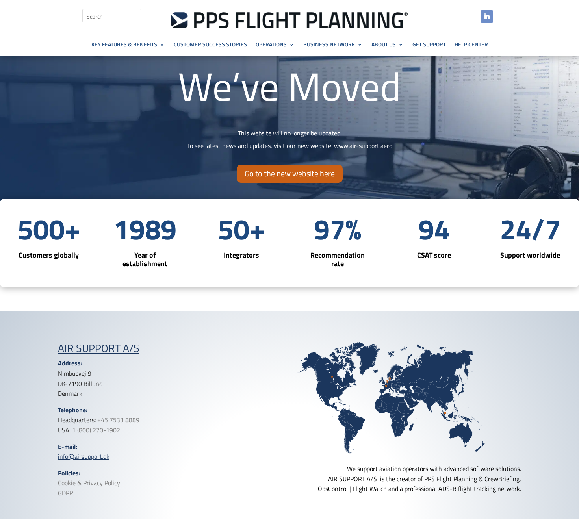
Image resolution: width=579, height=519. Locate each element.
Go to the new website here (290, 173)
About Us (383, 45)
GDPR (65, 493)
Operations (271, 45)
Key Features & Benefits (124, 45)
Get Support (429, 45)
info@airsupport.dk (83, 456)
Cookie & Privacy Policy (89, 482)
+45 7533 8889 (118, 419)
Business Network (329, 45)
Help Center (471, 45)
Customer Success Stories (210, 45)
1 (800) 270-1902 (96, 430)
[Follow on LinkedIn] (487, 16)
